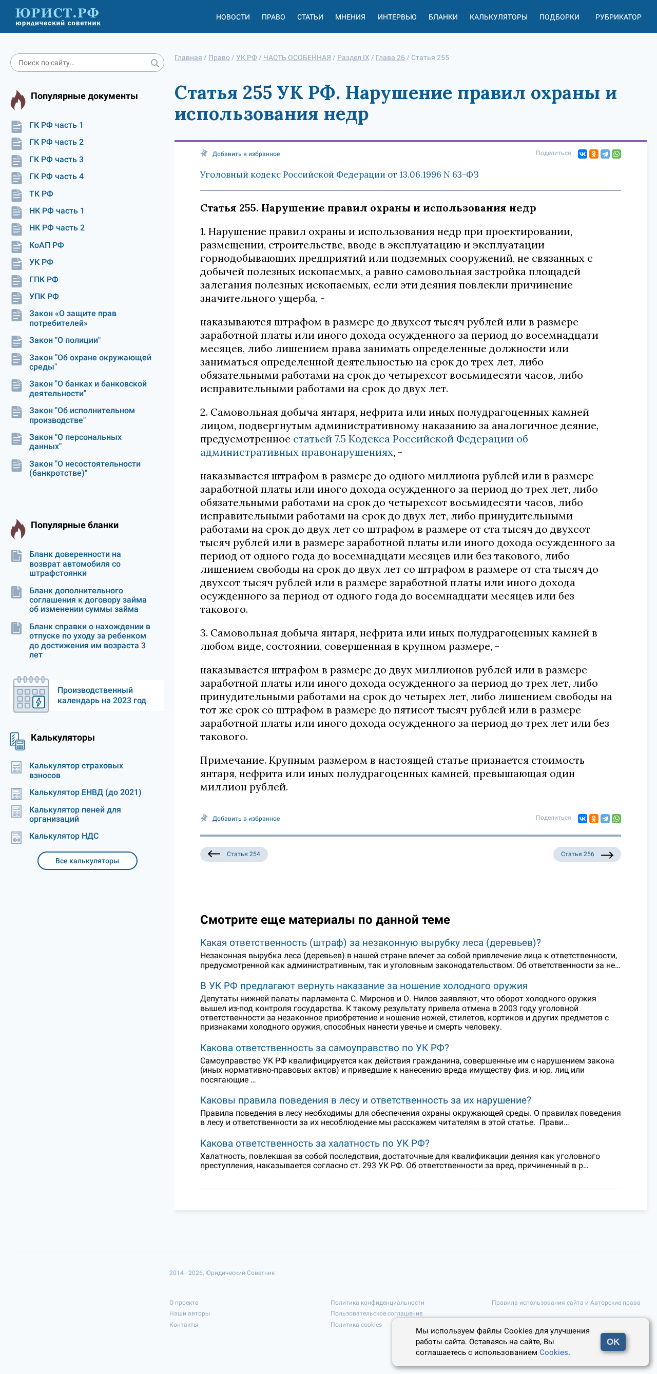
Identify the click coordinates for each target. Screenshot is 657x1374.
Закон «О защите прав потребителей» (73, 318)
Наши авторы (189, 1313)
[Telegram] (605, 154)
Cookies (553, 1352)
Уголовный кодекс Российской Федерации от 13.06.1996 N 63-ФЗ (339, 174)
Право (273, 17)
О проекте (183, 1302)
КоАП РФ (46, 245)
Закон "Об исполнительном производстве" (82, 415)
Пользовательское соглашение (376, 1313)
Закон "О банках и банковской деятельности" (88, 388)
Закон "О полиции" (65, 340)
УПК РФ (44, 296)
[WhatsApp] (616, 154)
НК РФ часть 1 (57, 211)
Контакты (183, 1324)
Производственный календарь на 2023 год (101, 695)
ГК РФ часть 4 (56, 176)
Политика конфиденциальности (377, 1302)
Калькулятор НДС (64, 836)
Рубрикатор (618, 17)
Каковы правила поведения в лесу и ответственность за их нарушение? (365, 1100)
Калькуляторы (499, 17)
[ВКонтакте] (582, 154)
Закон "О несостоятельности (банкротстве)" (85, 468)
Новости (233, 17)
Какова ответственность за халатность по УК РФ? (315, 1143)
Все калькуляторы (87, 861)
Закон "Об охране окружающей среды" (90, 362)
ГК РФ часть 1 (56, 125)
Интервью (397, 17)
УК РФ (41, 262)
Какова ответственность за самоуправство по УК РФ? (324, 1048)
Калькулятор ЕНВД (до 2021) (85, 792)
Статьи (310, 17)
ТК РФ (41, 194)
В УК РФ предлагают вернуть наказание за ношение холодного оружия (364, 986)
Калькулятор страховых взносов (76, 770)
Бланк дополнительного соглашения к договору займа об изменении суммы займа (88, 600)
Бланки (443, 17)
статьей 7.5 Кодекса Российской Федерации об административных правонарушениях (364, 445)
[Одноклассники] (593, 154)
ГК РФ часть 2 (56, 142)
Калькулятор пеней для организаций (75, 814)
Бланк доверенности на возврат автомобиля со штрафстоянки (75, 564)
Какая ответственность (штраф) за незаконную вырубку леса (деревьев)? (370, 943)
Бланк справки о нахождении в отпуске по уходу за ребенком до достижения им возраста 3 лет (89, 641)
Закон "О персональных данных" (75, 442)
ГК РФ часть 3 (56, 159)
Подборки (559, 17)
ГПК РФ (44, 279)
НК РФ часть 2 (57, 228)
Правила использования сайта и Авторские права (566, 1302)
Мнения (350, 17)
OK (613, 1342)
